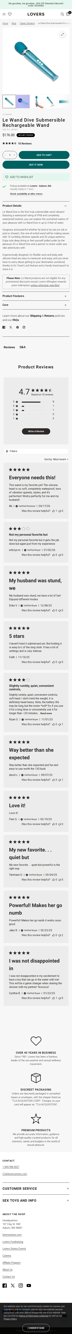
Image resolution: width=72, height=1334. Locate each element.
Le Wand (7, 114)
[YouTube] (30, 1285)
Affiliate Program (12, 1262)
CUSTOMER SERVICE (20, 1189)
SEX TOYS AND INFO (20, 1200)
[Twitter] (14, 1285)
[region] (33, 402)
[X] (11, 327)
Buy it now (36, 164)
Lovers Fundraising (13, 1241)
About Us (8, 1269)
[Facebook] (5, 327)
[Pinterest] (18, 327)
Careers (7, 1255)
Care (5, 304)
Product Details (12, 205)
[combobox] (56, 459)
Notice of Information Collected (33, 1316)
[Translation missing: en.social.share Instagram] (25, 327)
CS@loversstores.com (15, 1173)
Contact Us (9, 1276)
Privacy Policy (10, 1319)
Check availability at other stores (26, 194)
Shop (14, 23)
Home (5, 23)
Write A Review (36, 431)
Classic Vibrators (27, 23)
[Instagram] (22, 1285)
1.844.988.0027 (11, 1166)
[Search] (62, 14)
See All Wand (10, 130)
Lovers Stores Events (14, 1248)
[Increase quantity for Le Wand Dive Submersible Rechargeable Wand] (14, 155)
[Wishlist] (10, 14)
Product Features (13, 296)
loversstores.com (12, 1234)
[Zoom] (62, 34)
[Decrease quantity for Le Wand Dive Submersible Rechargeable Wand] (5, 155)
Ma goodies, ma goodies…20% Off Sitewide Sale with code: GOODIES (36, 4)
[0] (67, 14)
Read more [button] (46, 713)
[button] (36, 177)
